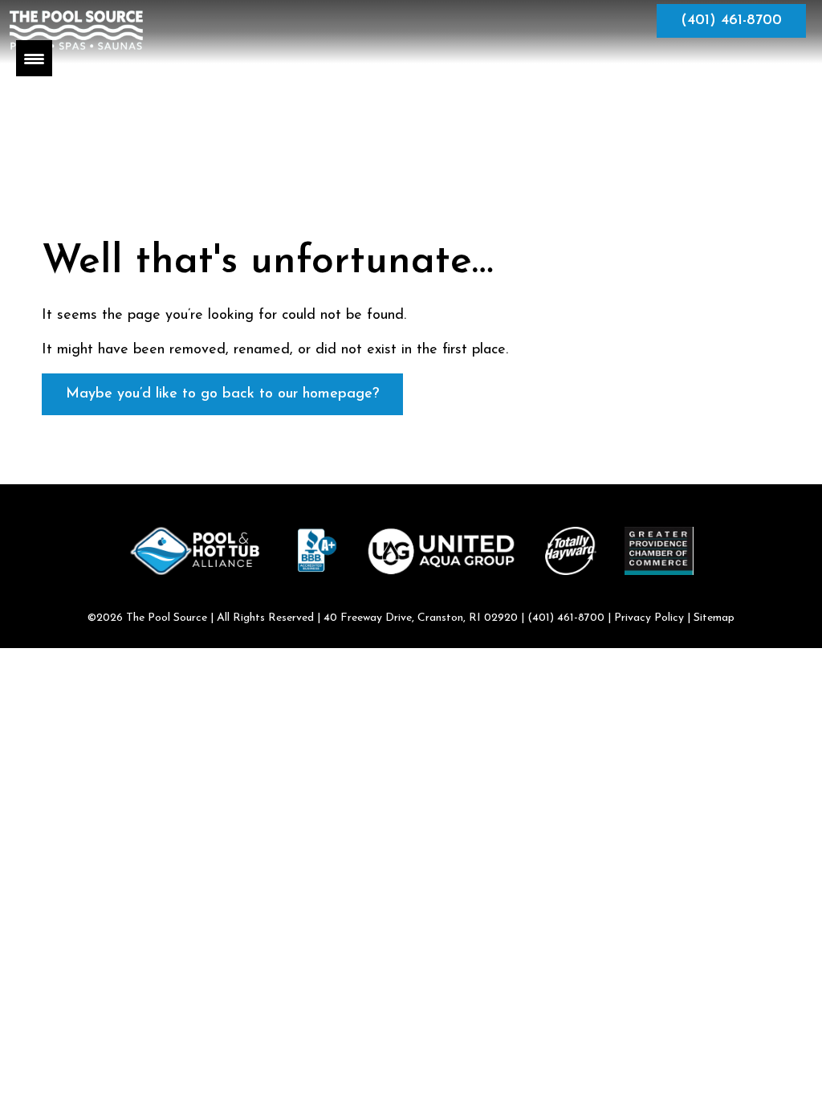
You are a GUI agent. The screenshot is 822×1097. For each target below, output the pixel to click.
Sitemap (714, 618)
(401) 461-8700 (731, 21)
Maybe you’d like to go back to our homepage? (222, 394)
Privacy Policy (649, 618)
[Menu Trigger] (34, 58)
